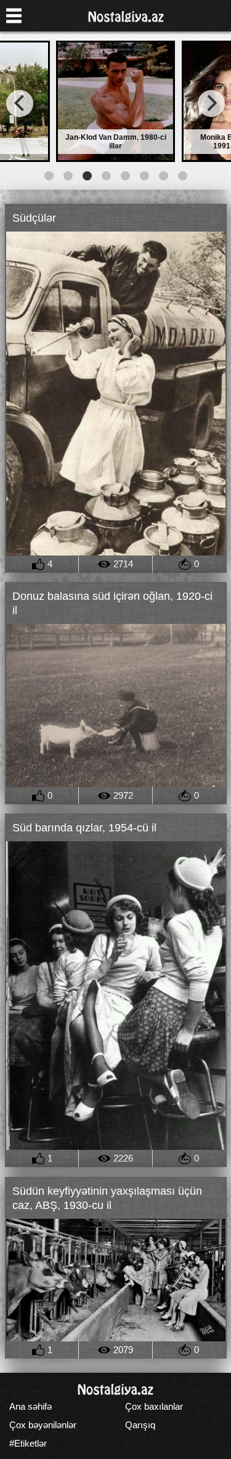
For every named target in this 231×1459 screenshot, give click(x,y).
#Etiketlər (28, 1443)
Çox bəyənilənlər (42, 1425)
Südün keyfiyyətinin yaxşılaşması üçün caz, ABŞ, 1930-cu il (107, 1198)
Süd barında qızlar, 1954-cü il (84, 828)
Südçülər (34, 218)
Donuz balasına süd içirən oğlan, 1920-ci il (112, 603)
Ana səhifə (30, 1406)
